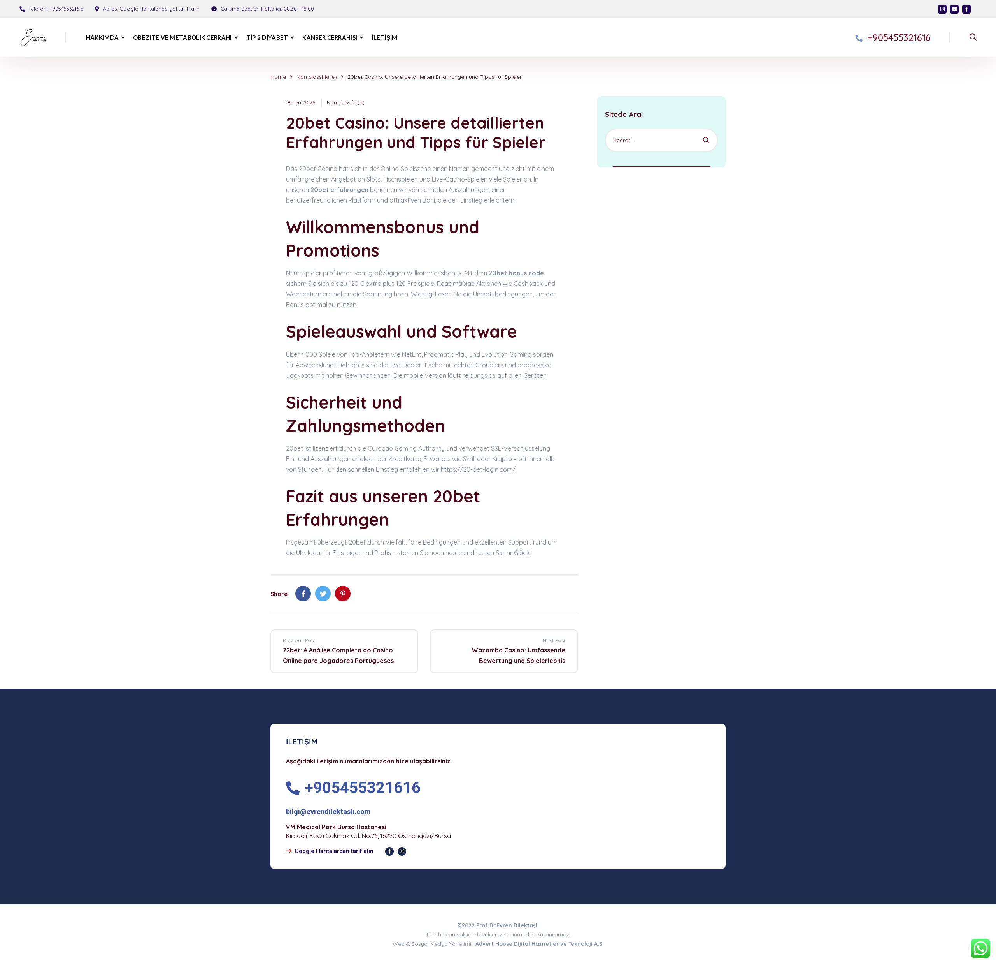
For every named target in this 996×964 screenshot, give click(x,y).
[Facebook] (966, 9)
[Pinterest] (343, 593)
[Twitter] (323, 593)
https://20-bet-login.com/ (478, 469)
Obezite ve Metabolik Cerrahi (182, 37)
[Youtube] (954, 9)
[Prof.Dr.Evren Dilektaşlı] (30, 37)
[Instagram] (942, 9)
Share (279, 593)
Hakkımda (102, 37)
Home (278, 76)
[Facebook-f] (389, 851)
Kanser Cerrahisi (329, 37)
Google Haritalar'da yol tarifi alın (159, 8)
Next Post (554, 640)
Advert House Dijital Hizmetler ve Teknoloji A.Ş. (539, 943)
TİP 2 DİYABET (267, 37)
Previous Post (299, 640)
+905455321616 (66, 8)
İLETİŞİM (384, 37)
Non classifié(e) (316, 76)
